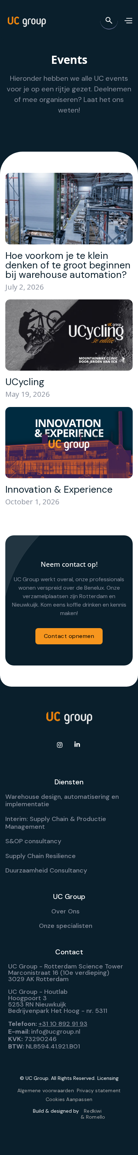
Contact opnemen (69, 636)
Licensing (108, 1078)
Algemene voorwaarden (45, 1091)
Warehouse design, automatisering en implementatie (62, 800)
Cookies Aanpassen (69, 1099)
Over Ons (65, 911)
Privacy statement (99, 1091)
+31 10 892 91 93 (63, 1024)
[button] (128, 20)
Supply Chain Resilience (40, 856)
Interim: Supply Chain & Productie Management (55, 823)
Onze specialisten (65, 926)
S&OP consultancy (33, 841)
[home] (26, 20)
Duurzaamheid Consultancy (46, 870)
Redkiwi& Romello (93, 1114)
